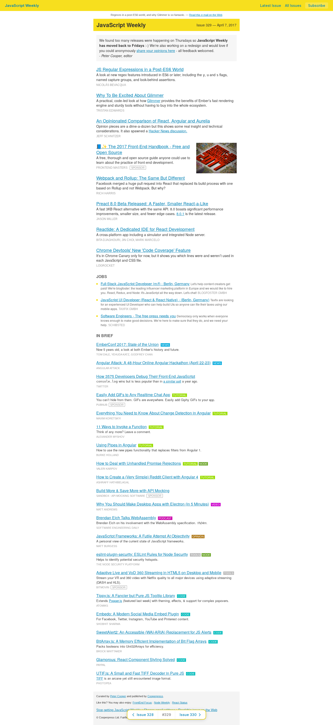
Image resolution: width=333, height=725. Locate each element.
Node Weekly (162, 702)
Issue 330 (188, 715)
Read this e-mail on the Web (205, 14)
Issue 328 (145, 715)
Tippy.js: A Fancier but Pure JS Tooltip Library (135, 595)
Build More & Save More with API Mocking (132, 490)
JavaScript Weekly (22, 5)
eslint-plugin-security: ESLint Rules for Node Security (142, 554)
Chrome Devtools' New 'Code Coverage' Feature (143, 250)
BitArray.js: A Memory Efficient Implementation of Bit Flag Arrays (151, 641)
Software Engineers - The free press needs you (138, 315)
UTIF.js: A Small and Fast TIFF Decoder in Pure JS (140, 673)
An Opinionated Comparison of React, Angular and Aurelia (153, 121)
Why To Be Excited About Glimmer (130, 95)
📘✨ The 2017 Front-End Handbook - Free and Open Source (143, 149)
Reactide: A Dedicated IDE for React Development (145, 229)
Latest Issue (270, 5)
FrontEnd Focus (142, 702)
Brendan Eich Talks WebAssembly (126, 517)
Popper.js (115, 600)
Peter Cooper (118, 696)
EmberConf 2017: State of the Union (127, 344)
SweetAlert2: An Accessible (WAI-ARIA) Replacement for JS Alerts (153, 632)
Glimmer (153, 100)
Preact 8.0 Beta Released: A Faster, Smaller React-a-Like (152, 203)
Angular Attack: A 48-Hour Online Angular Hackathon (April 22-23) (153, 362)
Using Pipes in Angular (116, 445)
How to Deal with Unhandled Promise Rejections (138, 463)
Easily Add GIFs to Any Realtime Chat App (133, 394)
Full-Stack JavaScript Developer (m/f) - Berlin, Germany (145, 283)
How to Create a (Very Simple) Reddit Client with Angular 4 (147, 477)
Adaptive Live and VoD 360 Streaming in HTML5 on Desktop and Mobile (158, 572)
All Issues (293, 5)
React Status (179, 702)
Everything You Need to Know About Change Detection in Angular (153, 413)
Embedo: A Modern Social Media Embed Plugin (137, 614)
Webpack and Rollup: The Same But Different (140, 178)
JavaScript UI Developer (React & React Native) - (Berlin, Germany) (155, 299)
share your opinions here (156, 50)
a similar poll (172, 381)
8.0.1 (180, 213)
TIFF (99, 678)
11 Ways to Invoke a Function (121, 426)
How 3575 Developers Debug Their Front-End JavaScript (145, 376)
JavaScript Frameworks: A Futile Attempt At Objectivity (143, 536)
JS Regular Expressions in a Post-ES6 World (140, 69)
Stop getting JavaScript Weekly (118, 710)
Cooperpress (155, 696)
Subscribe (316, 5)
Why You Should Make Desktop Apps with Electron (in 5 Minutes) (152, 504)
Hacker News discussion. (168, 130)
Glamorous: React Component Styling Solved (135, 659)
